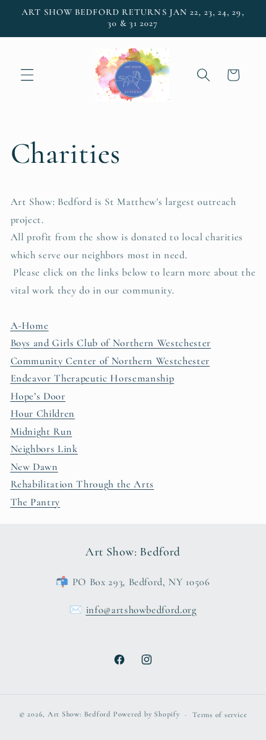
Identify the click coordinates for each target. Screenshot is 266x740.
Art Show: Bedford (79, 714)
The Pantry (36, 502)
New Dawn (34, 467)
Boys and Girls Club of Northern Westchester (111, 343)
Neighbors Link (44, 449)
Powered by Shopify (146, 714)
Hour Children (43, 413)
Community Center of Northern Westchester (110, 361)
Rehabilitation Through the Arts (82, 484)
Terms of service (219, 714)
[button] (27, 75)
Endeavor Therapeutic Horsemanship (92, 378)
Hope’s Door (38, 396)
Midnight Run (41, 431)
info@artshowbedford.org (141, 610)
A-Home (30, 326)
